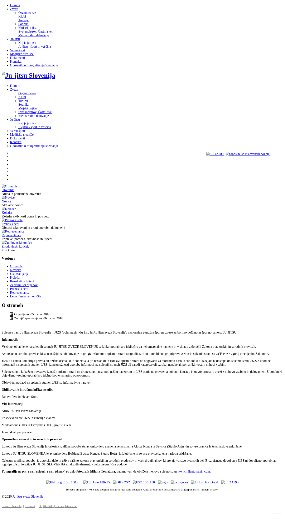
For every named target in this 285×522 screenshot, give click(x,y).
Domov (15, 5)
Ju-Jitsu (15, 39)
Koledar (7, 212)
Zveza (14, 9)
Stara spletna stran (66, 506)
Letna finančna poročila (25, 296)
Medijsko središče (22, 54)
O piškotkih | (47, 506)
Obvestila (8, 190)
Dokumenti (17, 57)
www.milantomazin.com (194, 471)
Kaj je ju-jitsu (27, 42)
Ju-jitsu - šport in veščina (34, 46)
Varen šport (17, 50)
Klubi (22, 16)
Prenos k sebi (10, 224)
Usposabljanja (19, 274)
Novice (6, 201)
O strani (30, 506)
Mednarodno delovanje (33, 35)
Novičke (15, 270)
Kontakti (15, 61)
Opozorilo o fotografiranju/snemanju (34, 65)
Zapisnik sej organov (24, 285)
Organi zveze (27, 12)
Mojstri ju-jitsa (27, 27)
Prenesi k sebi (19, 289)
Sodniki (23, 24)
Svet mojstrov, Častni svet (35, 31)
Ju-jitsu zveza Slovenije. (28, 496)
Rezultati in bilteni (22, 281)
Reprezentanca (11, 235)
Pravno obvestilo (11, 506)
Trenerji (23, 20)
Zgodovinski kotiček (15, 246)
